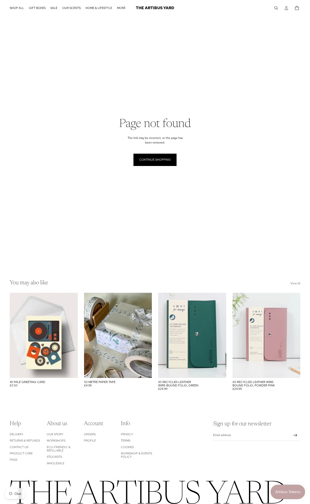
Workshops (56, 441)
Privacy (127, 434)
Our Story (55, 434)
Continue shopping (155, 160)
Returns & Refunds (25, 441)
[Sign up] (295, 435)
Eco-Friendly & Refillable (58, 448)
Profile (90, 441)
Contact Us (19, 447)
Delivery (16, 434)
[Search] (276, 8)
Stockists (54, 457)
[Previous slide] (165, 335)
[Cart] (297, 8)
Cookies (127, 447)
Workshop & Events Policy (136, 455)
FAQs (13, 460)
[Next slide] (219, 335)
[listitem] (121, 8)
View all (295, 283)
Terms (125, 441)
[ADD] (70, 370)
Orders (90, 434)
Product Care (21, 453)
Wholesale (55, 463)
